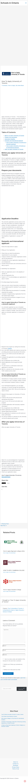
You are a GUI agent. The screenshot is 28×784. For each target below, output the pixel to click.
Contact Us (15, 763)
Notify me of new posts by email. (12, 669)
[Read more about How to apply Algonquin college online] (14, 542)
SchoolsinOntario (6, 477)
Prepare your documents (11, 137)
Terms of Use (15, 768)
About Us (15, 762)
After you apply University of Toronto (14, 149)
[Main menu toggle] (25, 2)
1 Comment (4, 85)
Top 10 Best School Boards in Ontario (9, 716)
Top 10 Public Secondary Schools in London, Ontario (12, 714)
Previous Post (5, 523)
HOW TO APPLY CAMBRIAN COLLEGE (14, 570)
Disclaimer (15, 765)
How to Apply (11, 85)
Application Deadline (10, 139)
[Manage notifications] (25, 781)
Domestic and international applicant (14, 140)
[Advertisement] (14, 23)
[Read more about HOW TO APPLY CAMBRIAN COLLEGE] (14, 562)
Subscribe (20, 689)
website (10, 348)
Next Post (4, 525)
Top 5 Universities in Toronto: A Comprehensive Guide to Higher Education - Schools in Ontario (14, 610)
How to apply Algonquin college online (14, 551)
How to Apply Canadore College (12, 589)
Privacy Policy (15, 767)
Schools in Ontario (10, 3)
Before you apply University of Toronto (14, 135)
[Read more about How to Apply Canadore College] (14, 582)
